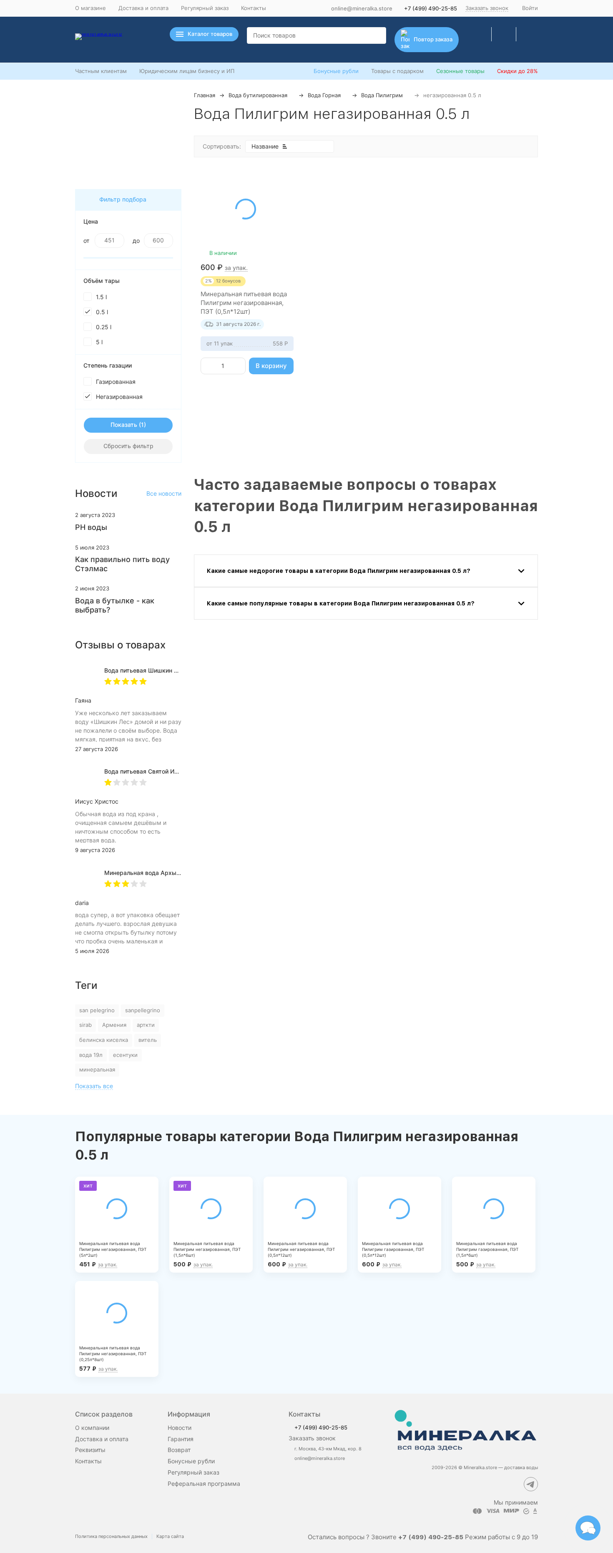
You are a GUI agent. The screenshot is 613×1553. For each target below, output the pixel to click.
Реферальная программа (204, 1483)
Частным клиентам (101, 71)
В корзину (271, 366)
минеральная (97, 1069)
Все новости (163, 493)
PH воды (91, 527)
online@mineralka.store (361, 8)
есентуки (125, 1054)
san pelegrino (97, 1010)
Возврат (179, 1449)
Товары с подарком (397, 71)
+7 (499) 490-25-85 (430, 8)
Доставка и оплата (143, 8)
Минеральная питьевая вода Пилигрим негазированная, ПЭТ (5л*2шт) (112, 1249)
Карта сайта (170, 1536)
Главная (204, 95)
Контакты (253, 8)
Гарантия (180, 1438)
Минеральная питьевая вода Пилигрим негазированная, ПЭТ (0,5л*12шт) (244, 302)
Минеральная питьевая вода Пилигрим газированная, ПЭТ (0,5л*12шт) (393, 1249)
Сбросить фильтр (128, 445)
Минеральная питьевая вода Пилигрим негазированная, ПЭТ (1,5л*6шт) (207, 1249)
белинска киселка (103, 1039)
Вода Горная (324, 95)
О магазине (90, 8)
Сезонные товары (460, 71)
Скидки (517, 71)
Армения (114, 1024)
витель (147, 1039)
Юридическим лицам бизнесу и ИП (186, 71)
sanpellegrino (142, 1010)
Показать (124, 424)
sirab (85, 1024)
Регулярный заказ (205, 8)
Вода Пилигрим (382, 95)
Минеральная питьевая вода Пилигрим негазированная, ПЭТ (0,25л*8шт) (112, 1353)
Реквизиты (90, 1449)
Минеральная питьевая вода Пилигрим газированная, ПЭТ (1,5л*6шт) (487, 1249)
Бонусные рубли (336, 71)
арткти (146, 1024)
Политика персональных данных (111, 1536)
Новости (179, 1427)
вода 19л (91, 1054)
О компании (92, 1427)
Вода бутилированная (258, 95)
